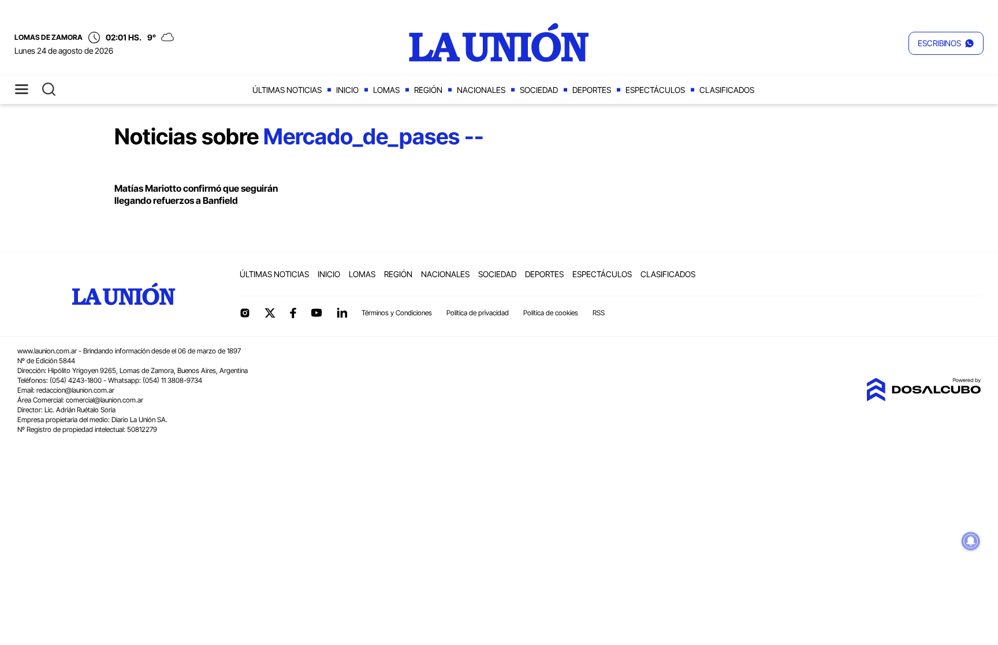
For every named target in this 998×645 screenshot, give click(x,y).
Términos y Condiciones (397, 312)
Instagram (245, 313)
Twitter (270, 313)
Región (428, 90)
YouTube (316, 312)
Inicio (347, 90)
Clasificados (726, 90)
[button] (946, 43)
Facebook (293, 313)
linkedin (342, 313)
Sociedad (539, 90)
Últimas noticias (287, 90)
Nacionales (481, 90)
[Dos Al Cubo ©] (923, 398)
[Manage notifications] (971, 541)
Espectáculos (655, 90)
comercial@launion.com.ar (104, 400)
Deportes (591, 90)
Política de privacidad (477, 312)
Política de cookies (550, 312)
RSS (599, 312)
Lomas (386, 90)
